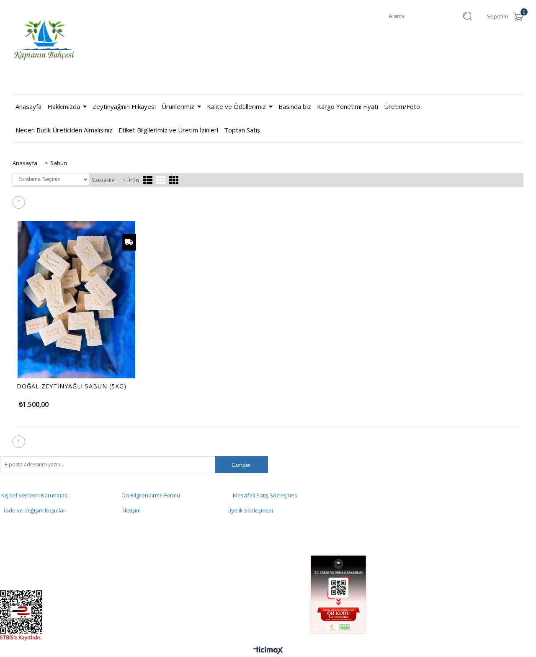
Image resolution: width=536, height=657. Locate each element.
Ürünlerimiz (178, 106)
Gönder (241, 464)
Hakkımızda (63, 106)
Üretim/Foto (402, 106)
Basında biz (294, 106)
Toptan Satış (242, 130)
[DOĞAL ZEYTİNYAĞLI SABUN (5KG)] (76, 299)
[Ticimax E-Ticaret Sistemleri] (268, 651)
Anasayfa (28, 106)
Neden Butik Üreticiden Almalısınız (64, 130)
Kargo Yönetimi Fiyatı (347, 106)
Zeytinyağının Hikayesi (124, 106)
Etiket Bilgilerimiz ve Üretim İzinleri (168, 130)
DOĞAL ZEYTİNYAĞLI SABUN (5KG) (71, 386)
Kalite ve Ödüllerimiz (236, 106)
